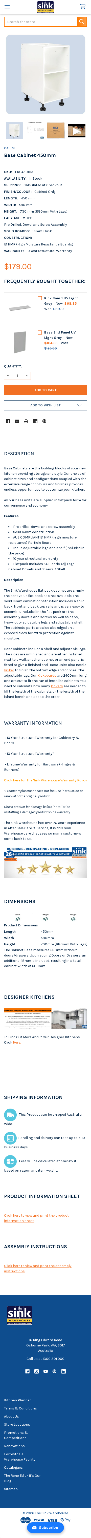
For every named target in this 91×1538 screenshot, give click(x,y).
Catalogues (13, 1467)
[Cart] (83, 7)
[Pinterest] (44, 421)
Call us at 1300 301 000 (45, 1359)
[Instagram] (36, 1371)
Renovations (14, 1446)
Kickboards (46, 675)
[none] (45, 74)
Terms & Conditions (20, 1408)
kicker (9, 670)
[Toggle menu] (7, 7)
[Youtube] (46, 1371)
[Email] (17, 421)
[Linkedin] (35, 421)
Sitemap (11, 1489)
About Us (11, 1416)
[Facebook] (8, 421)
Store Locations (17, 1424)
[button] (45, 405)
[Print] (26, 421)
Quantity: (13, 366)
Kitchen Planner (17, 1400)
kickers (57, 686)
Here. (17, 1042)
